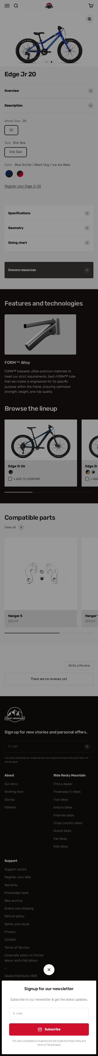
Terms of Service (45, 1045)
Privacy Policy (74, 1041)
